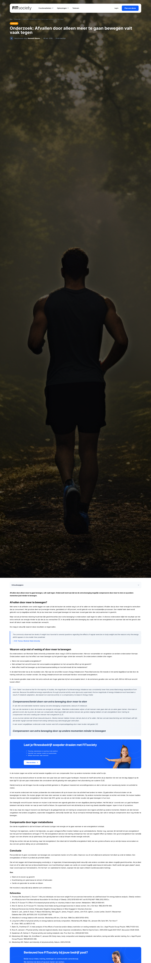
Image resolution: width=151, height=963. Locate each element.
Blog (11, 19)
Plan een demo (130, 8)
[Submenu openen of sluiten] (52, 8)
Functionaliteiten (45, 8)
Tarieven (75, 8)
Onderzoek (17, 19)
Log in (116, 8)
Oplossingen (62, 8)
